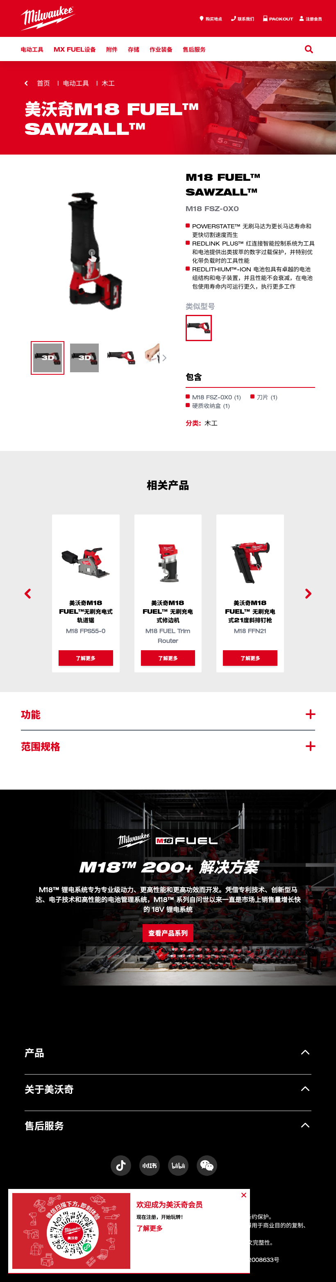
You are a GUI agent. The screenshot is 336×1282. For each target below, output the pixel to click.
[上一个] (27, 593)
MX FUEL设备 (75, 49)
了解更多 (85, 657)
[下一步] (164, 358)
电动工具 (31, 49)
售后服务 (194, 49)
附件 (112, 49)
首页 (43, 83)
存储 (133, 49)
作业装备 (161, 49)
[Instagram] (121, 1165)
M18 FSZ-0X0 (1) (216, 397)
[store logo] (47, 18)
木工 (108, 83)
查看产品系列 (168, 933)
